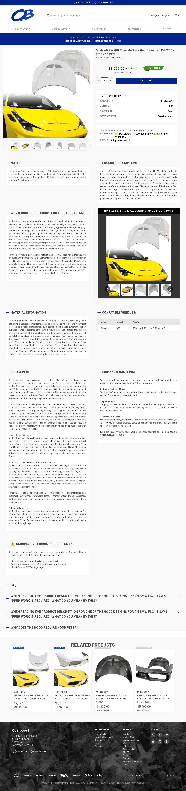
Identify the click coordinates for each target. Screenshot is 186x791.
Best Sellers (134, 29)
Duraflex (126, 734)
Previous (5, 145)
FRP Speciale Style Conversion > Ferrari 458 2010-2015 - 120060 (31, 697)
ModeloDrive (105, 50)
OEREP (126, 752)
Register (166, 15)
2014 (157, 328)
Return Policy (101, 734)
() (178, 15)
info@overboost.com (51, 783)
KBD (125, 746)
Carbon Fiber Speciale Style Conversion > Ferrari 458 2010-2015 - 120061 (153, 698)
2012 (146, 328)
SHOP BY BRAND (99, 29)
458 (118, 328)
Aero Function (129, 749)
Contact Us (100, 740)
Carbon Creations (131, 740)
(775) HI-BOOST (105, 2)
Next (90, 145)
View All (126, 764)
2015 (162, 328)
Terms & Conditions (104, 737)
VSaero (126, 743)
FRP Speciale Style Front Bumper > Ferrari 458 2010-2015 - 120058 (72, 697)
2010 (135, 328)
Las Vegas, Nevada (144, 130)
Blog (97, 743)
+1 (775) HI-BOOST (107, 783)
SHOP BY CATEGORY (61, 29)
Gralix (125, 755)
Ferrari (104, 328)
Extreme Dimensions (132, 761)
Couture (126, 758)
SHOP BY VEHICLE (22, 29)
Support (167, 29)
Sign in (156, 15)
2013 (151, 328)
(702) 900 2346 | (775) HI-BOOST (30, 751)
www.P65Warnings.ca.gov (32, 567)
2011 (140, 328)
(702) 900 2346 (83, 2)
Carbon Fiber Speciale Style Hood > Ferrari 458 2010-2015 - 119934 (111, 698)
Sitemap (99, 746)
